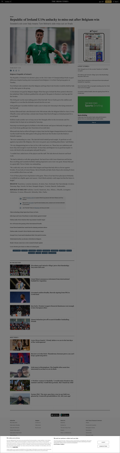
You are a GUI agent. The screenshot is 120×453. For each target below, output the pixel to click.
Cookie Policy (15, 447)
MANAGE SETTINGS (103, 446)
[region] (60, 444)
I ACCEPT (103, 442)
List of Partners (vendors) (59, 444)
